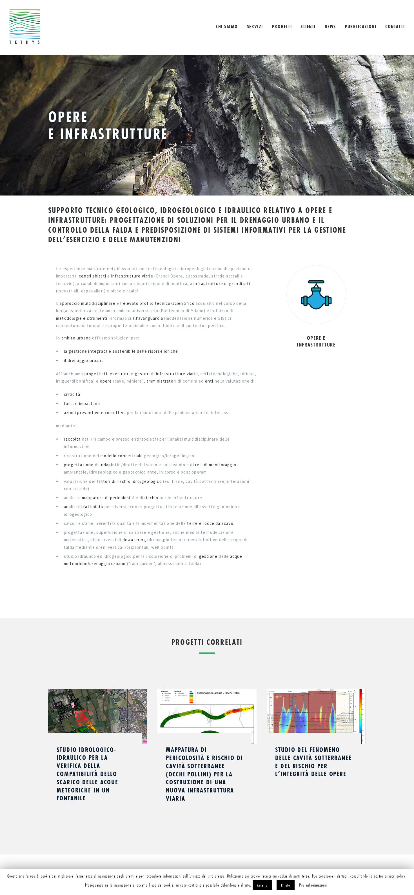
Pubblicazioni (361, 26)
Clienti (308, 26)
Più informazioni (313, 885)
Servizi (255, 26)
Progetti (282, 26)
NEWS (330, 26)
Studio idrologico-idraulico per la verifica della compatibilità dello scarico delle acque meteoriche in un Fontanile (87, 774)
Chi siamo (227, 26)
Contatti (395, 26)
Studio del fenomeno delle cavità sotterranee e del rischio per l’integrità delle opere (313, 761)
